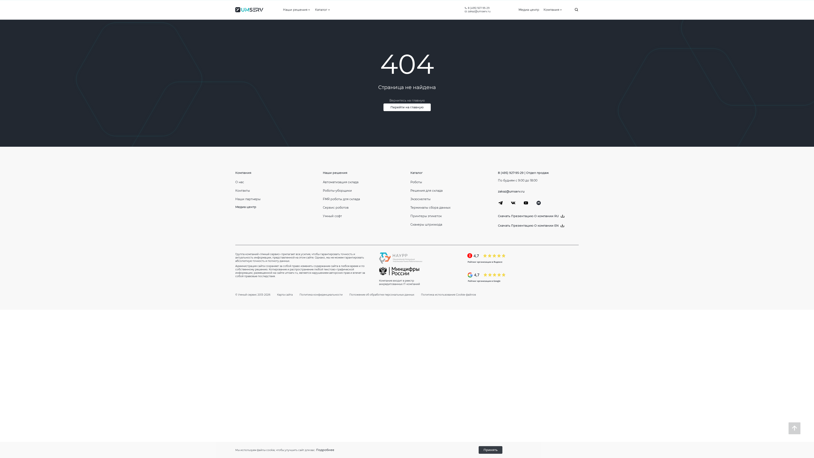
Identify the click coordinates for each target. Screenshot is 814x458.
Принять (491, 450)
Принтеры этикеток (426, 216)
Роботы (416, 182)
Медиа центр (245, 207)
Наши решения (335, 173)
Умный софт (332, 216)
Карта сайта (285, 294)
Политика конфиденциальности (321, 294)
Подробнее (325, 450)
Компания (243, 173)
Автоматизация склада (340, 182)
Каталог (416, 173)
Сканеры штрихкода (426, 224)
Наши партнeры (248, 199)
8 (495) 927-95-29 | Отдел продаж (523, 173)
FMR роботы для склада (341, 199)
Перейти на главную (407, 107)
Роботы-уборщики (337, 191)
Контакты (242, 191)
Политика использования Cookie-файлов (448, 294)
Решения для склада (426, 191)
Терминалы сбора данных (430, 207)
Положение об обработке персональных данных (381, 294)
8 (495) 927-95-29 (478, 8)
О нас (239, 182)
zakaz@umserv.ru (479, 11)
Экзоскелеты (420, 199)
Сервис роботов (336, 207)
